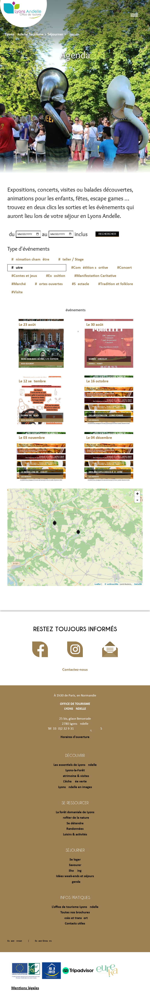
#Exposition (55, 276)
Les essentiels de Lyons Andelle (75, 765)
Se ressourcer (75, 803)
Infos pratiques (75, 897)
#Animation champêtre (30, 260)
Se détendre (75, 823)
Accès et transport (75, 918)
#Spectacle (80, 284)
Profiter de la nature (75, 817)
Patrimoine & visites (75, 776)
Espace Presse (14, 941)
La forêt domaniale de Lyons (75, 812)
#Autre (17, 268)
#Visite (17, 292)
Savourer (75, 865)
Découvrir (75, 755)
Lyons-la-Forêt (75, 770)
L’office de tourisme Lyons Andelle (75, 907)
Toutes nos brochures (75, 912)
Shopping (75, 870)
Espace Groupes (43, 941)
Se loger (75, 859)
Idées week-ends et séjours (75, 876)
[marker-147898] (54, 522)
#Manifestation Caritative (95, 276)
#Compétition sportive (89, 268)
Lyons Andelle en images (75, 787)
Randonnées (75, 829)
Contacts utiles (75, 923)
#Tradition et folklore (115, 284)
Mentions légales (25, 988)
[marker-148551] (78, 531)
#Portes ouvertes (49, 284)
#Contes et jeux (24, 276)
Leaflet (98, 584)
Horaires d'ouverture (75, 737)
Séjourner (75, 850)
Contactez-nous (75, 670)
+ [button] (137, 493)
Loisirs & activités (75, 834)
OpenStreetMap (112, 584)
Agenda (75, 882)
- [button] (137, 500)
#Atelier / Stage (71, 260)
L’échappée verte (75, 781)
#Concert (124, 268)
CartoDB (138, 584)
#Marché (19, 284)
